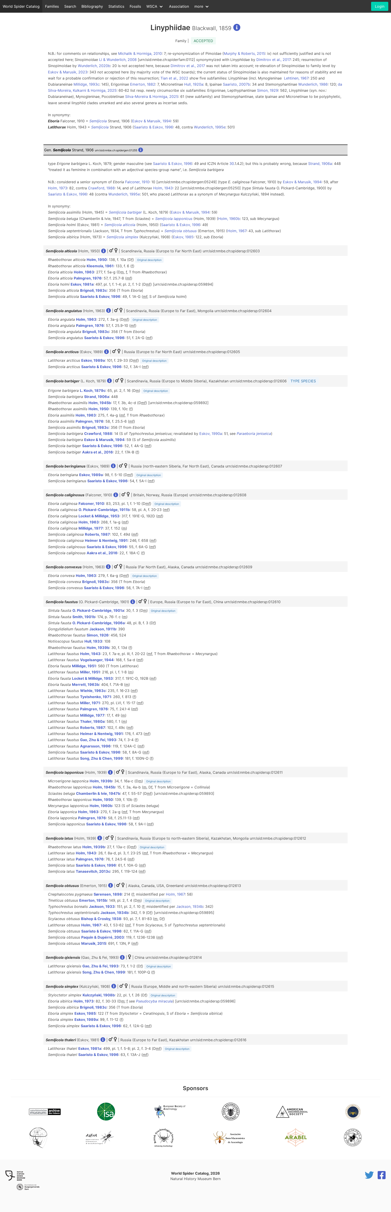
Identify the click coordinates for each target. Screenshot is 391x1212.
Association (179, 6)
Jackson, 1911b (102, 629)
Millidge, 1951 (84, 666)
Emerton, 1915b (93, 900)
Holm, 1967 (236, 231)
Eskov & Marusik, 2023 (67, 72)
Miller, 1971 (90, 703)
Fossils (135, 6)
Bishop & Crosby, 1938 (101, 918)
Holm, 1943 (163, 188)
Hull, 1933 (93, 641)
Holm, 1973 (57, 188)
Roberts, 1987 (97, 534)
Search (70, 6)
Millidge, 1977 (91, 528)
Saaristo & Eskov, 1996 (153, 127)
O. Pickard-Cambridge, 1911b (104, 509)
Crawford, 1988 (101, 188)
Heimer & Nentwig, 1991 (106, 540)
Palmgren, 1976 (88, 278)
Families (52, 6)
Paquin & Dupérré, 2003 (102, 937)
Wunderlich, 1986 (313, 84)
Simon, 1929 (267, 90)
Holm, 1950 (97, 259)
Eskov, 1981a (82, 284)
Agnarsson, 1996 (95, 746)
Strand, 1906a (320, 163)
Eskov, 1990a (210, 433)
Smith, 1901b (83, 616)
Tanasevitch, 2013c (93, 871)
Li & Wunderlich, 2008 (118, 59)
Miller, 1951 (90, 672)
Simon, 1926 (98, 635)
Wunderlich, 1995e (209, 127)
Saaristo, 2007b (236, 84)
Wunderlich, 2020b (94, 65)
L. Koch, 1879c (92, 390)
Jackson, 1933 (102, 906)
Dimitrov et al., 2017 (273, 59)
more (198, 6)
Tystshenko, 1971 (95, 696)
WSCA (151, 6)
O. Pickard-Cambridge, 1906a (98, 623)
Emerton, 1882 (142, 84)
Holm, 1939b (98, 647)
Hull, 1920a (193, 84)
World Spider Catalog (21, 6)
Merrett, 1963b (85, 684)
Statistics (116, 6)
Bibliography (92, 6)
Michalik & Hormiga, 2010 (140, 53)
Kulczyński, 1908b (99, 995)
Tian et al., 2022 (174, 78)
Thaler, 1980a (92, 721)
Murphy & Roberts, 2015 (244, 53)
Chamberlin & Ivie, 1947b (98, 793)
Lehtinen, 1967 (296, 78)
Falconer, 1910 (137, 182)
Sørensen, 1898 (108, 894)
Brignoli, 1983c (93, 290)
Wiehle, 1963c (93, 690)
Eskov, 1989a (93, 360)
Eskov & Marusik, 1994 (151, 121)
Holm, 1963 (84, 272)
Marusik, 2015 (93, 943)
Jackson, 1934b (189, 906)
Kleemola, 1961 (100, 266)
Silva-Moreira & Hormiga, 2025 (151, 96)
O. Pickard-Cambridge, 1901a (98, 610)
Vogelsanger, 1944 (97, 660)
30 (231, 163)
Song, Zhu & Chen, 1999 (101, 758)
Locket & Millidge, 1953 (99, 516)
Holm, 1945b (99, 402)
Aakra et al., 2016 (97, 452)
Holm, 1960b (229, 218)
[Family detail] (237, 27)
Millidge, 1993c (86, 84)
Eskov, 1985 (183, 237)
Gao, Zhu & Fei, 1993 (98, 739)
